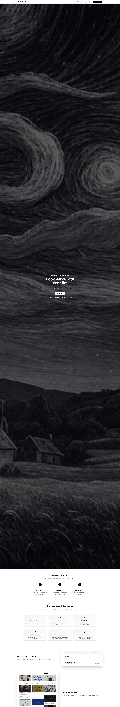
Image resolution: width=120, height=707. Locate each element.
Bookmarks (79, 1)
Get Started (97, 1)
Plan (90, 1)
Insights (86, 1)
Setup (74, 1)
